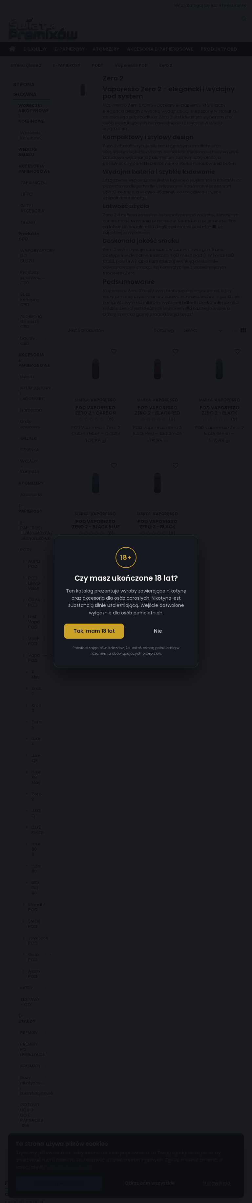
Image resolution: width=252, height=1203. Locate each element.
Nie (158, 631)
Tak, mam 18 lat (94, 631)
